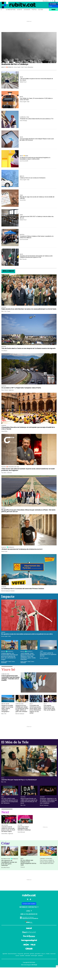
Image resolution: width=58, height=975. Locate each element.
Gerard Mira (23, 200)
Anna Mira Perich (5, 867)
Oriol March (4, 350)
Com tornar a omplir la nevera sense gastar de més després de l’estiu (47, 862)
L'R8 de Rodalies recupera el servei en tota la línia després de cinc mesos (36, 79)
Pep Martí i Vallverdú (6, 472)
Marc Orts (3, 713)
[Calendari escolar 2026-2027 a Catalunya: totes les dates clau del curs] (10, 217)
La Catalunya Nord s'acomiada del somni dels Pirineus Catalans (22, 588)
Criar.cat (23, 867)
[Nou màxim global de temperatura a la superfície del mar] (48, 645)
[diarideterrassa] (29, 936)
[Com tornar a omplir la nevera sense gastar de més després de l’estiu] (48, 851)
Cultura (40, 9)
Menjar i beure (5, 703)
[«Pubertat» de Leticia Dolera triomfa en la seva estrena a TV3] (10, 119)
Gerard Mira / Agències (7, 833)
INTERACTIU (10, 67)
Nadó (22, 858)
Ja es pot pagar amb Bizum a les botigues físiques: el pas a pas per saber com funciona (37, 139)
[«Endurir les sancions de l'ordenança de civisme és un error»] (29, 529)
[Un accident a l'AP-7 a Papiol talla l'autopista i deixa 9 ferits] (29, 368)
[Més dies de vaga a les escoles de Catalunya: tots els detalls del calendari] (10, 198)
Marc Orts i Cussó (5, 311)
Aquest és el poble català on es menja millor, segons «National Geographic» (7, 708)
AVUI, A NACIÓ (8, 271)
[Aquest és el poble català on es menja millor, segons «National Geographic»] (7, 698)
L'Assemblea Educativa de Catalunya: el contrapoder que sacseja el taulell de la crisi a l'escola (28, 428)
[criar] (29, 949)
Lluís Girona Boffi (24, 160)
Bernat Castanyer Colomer (8, 590)
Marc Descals (23, 259)
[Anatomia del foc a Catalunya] (29, 47)
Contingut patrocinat (46, 858)
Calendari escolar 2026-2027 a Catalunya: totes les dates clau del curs (37, 217)
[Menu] (1, 9)
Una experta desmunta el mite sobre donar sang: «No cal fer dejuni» (49, 708)
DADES (26, 155)
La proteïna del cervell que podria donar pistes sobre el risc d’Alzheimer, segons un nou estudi (35, 709)
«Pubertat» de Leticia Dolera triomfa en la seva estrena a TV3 (36, 118)
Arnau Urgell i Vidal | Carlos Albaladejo (23, 67)
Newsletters (46, 1)
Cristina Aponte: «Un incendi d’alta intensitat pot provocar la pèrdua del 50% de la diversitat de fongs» (9, 656)
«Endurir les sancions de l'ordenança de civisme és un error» (22, 549)
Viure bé (8, 669)
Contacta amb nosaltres (29, 903)
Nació (21, 96)
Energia (3, 632)
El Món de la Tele (15, 742)
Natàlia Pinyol (23, 81)
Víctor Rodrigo (23, 120)
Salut (31, 703)
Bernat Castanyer (44, 658)
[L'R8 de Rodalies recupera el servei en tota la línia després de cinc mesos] (10, 80)
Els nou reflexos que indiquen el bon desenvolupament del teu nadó (28, 863)
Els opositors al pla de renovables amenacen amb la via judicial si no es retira (27, 634)
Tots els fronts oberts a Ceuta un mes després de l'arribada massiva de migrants (28, 348)
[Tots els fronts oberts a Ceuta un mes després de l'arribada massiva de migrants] (29, 329)
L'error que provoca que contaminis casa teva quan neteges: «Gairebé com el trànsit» (10, 678)
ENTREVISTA (11, 547)
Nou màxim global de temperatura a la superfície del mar (48, 654)
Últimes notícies (10, 9)
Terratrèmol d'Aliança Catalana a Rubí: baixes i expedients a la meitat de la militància (36, 236)
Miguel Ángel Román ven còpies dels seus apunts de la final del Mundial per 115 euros (29, 801)
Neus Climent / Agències (7, 390)
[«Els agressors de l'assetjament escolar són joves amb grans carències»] (9, 851)
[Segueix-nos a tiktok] (30, 899)
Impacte (3, 67)
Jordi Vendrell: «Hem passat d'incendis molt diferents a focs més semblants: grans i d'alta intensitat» (28, 656)
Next (5, 812)
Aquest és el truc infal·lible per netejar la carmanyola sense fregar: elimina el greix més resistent (22, 708)
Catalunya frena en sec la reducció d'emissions (32, 177)
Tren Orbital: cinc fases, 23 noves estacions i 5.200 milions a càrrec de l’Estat (36, 99)
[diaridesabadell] (29, 932)
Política (34, 9)
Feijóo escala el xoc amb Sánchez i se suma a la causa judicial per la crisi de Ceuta (28, 309)
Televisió (23, 796)
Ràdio (2, 796)
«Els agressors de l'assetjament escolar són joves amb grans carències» (9, 863)
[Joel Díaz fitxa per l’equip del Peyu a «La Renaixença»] (29, 760)
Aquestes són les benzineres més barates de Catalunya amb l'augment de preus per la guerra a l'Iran (36, 256)
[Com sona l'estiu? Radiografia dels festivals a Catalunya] (25, 819)
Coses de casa (19, 703)
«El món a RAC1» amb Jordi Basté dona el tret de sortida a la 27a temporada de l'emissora (9, 801)
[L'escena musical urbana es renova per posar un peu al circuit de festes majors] (8, 819)
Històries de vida (5, 858)
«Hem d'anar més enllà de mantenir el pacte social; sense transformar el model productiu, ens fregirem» (28, 469)
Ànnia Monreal (21, 832)
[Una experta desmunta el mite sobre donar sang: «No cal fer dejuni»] (50, 698)
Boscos (3, 651)
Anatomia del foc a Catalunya (14, 64)
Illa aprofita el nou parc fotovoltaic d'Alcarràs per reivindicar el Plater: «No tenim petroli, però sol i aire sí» (28, 510)
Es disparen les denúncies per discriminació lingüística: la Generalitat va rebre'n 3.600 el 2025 (35, 158)
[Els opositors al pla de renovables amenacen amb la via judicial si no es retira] (29, 615)
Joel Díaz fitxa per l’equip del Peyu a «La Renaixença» (19, 779)
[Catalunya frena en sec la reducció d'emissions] (10, 178)
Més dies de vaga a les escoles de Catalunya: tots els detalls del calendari (37, 197)
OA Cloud (34, 964)
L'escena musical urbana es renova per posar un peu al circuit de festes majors (8, 829)
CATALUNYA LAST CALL (13, 466)
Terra (41, 651)
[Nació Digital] (7, 4)
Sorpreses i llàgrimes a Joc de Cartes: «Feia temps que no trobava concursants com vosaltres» (48, 801)
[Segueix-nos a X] (28, 899)
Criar (21, 195)
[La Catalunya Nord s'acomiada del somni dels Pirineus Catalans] (29, 569)
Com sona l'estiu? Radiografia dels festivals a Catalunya (24, 828)
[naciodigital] (29, 928)
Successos (27, 9)
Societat (19, 9)
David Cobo (4, 551)
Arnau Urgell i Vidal (24, 101)
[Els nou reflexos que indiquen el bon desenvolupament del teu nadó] (29, 851)
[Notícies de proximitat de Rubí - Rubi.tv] (19, 5)
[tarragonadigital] (29, 940)
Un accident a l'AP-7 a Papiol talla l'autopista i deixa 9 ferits (21, 388)
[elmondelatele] (29, 945)
